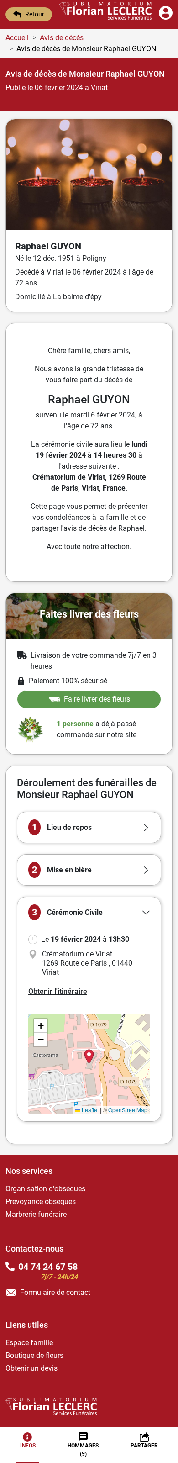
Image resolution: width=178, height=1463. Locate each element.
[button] (89, 827)
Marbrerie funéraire (36, 1214)
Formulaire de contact (55, 1292)
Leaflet (89, 1110)
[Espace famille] (166, 17)
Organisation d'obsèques (45, 1188)
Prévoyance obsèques (40, 1201)
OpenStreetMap (127, 1110)
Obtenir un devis (31, 1368)
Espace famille (29, 1342)
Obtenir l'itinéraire (57, 991)
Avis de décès (62, 37)
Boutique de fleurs (34, 1355)
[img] (89, 1064)
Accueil (17, 37)
